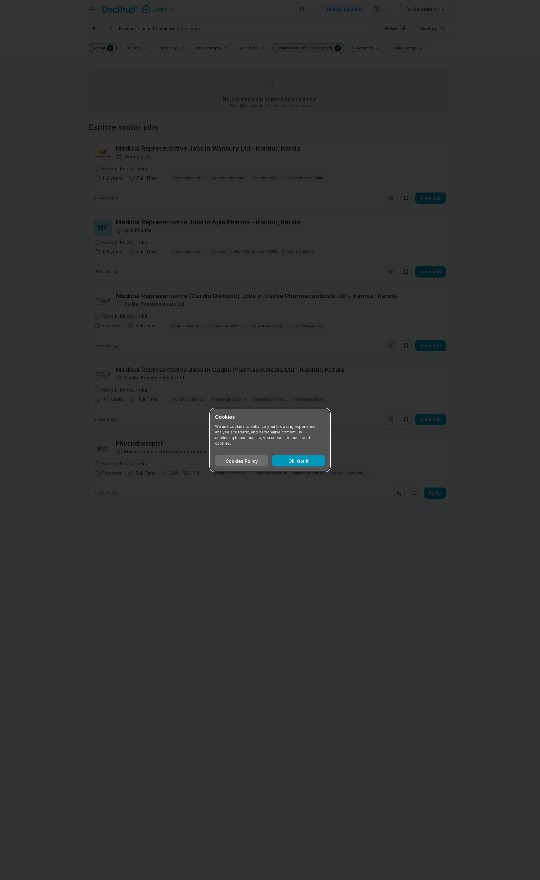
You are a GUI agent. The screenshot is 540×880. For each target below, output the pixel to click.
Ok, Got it (298, 460)
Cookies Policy (242, 460)
